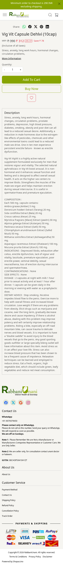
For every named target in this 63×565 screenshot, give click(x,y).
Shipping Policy (8, 500)
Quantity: (7, 64)
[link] (50, 15)
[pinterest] (41, 26)
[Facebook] (5, 402)
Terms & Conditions (18, 556)
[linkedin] (47, 26)
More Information (11, 58)
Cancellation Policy (10, 510)
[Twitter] (13, 402)
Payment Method (9, 489)
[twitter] (36, 26)
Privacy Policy (35, 556)
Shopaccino (18, 561)
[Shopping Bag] (56, 15)
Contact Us (7, 495)
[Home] (19, 15)
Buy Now (31, 88)
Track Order (7, 516)
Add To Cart (31, 79)
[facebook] (30, 26)
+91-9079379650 (9, 420)
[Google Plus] (20, 402)
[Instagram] (28, 402)
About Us (6, 474)
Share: (16, 26)
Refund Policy (8, 505)
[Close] (59, 3)
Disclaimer (47, 556)
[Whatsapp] (24, 26)
